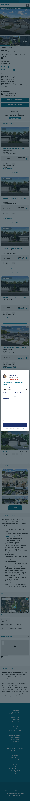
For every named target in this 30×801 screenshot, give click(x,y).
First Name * (5, 392)
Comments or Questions (8, 409)
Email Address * (6, 398)
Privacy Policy (21, 428)
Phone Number (8, 404)
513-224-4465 (14, 380)
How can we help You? (7, 387)
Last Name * (18, 392)
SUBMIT (15, 425)
